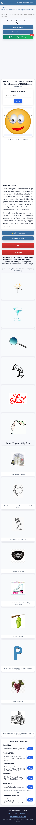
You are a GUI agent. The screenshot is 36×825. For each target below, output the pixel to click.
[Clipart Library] (2, 3)
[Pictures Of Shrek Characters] (18, 524)
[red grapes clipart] (18, 686)
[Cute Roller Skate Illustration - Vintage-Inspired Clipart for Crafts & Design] (18, 588)
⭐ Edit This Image (18, 233)
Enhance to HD (18, 238)
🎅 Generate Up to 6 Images (21, 36)
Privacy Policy (23, 813)
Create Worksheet (18, 32)
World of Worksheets (18, 817)
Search (18, 101)
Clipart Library (13, 810)
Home (3, 7)
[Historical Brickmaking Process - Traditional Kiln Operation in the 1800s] (18, 718)
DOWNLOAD (18, 252)
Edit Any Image (18, 27)
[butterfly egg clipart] (18, 621)
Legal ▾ (32, 2)
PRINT (18, 245)
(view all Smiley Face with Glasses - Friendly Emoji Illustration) (18, 270)
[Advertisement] (18, 60)
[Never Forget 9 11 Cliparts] (18, 459)
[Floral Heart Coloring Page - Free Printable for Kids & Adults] (18, 491)
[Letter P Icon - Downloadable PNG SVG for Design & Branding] (18, 653)
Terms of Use (12, 813)
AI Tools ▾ (19, 2)
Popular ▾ (26, 2)
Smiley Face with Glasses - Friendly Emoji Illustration (17, 9)
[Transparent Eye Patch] (18, 556)
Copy (30, 749)
